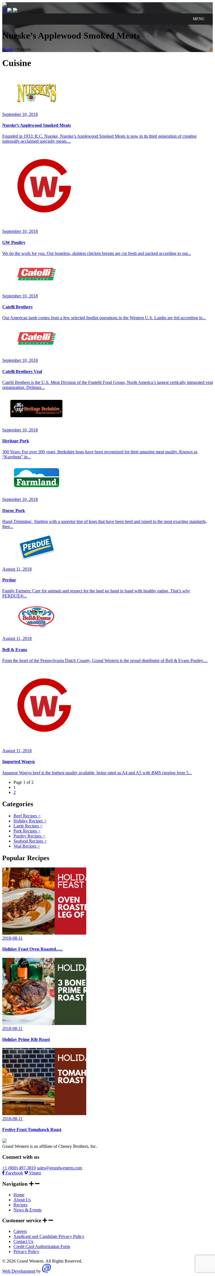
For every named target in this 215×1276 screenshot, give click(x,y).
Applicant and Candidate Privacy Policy (48, 1236)
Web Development (18, 1271)
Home (18, 1194)
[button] (198, 19)
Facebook (13, 1173)
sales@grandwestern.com (59, 1167)
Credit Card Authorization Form (41, 1246)
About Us (22, 1199)
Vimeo (34, 1173)
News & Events (27, 1209)
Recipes (20, 1204)
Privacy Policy (26, 1251)
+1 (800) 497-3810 (19, 1167)
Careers (20, 1231)
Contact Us (23, 1241)
